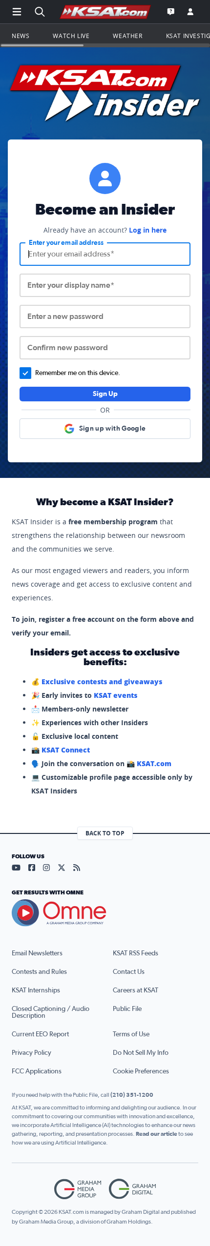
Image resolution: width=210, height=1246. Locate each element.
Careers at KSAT (135, 990)
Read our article (156, 1134)
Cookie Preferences (141, 1071)
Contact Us (129, 972)
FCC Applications (37, 1071)
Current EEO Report (40, 1034)
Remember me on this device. (77, 373)
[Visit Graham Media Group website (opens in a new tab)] (77, 1189)
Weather (127, 36)
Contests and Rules (39, 972)
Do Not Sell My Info (140, 1052)
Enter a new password (65, 316)
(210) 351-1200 (131, 1095)
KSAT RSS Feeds (135, 953)
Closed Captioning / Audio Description (50, 1012)
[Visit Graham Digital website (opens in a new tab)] (132, 1189)
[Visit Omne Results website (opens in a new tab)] (105, 913)
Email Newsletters (37, 953)
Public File (127, 1009)
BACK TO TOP (105, 833)
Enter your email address (66, 242)
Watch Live (71, 36)
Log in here (148, 230)
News (20, 36)
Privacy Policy (31, 1052)
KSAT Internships (36, 990)
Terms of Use (131, 1034)
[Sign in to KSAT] (190, 12)
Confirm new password (67, 348)
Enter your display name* (70, 285)
